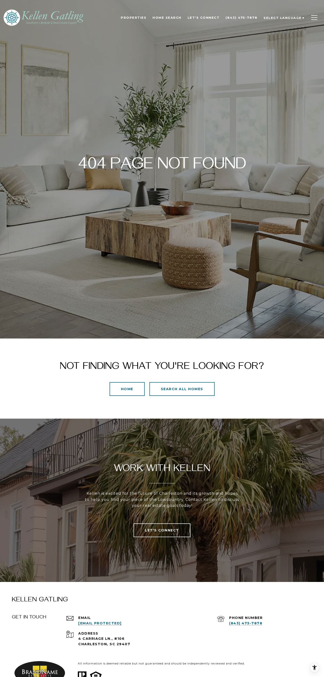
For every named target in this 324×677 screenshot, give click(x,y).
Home (127, 389)
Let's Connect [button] (162, 530)
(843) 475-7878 (245, 623)
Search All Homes (182, 389)
